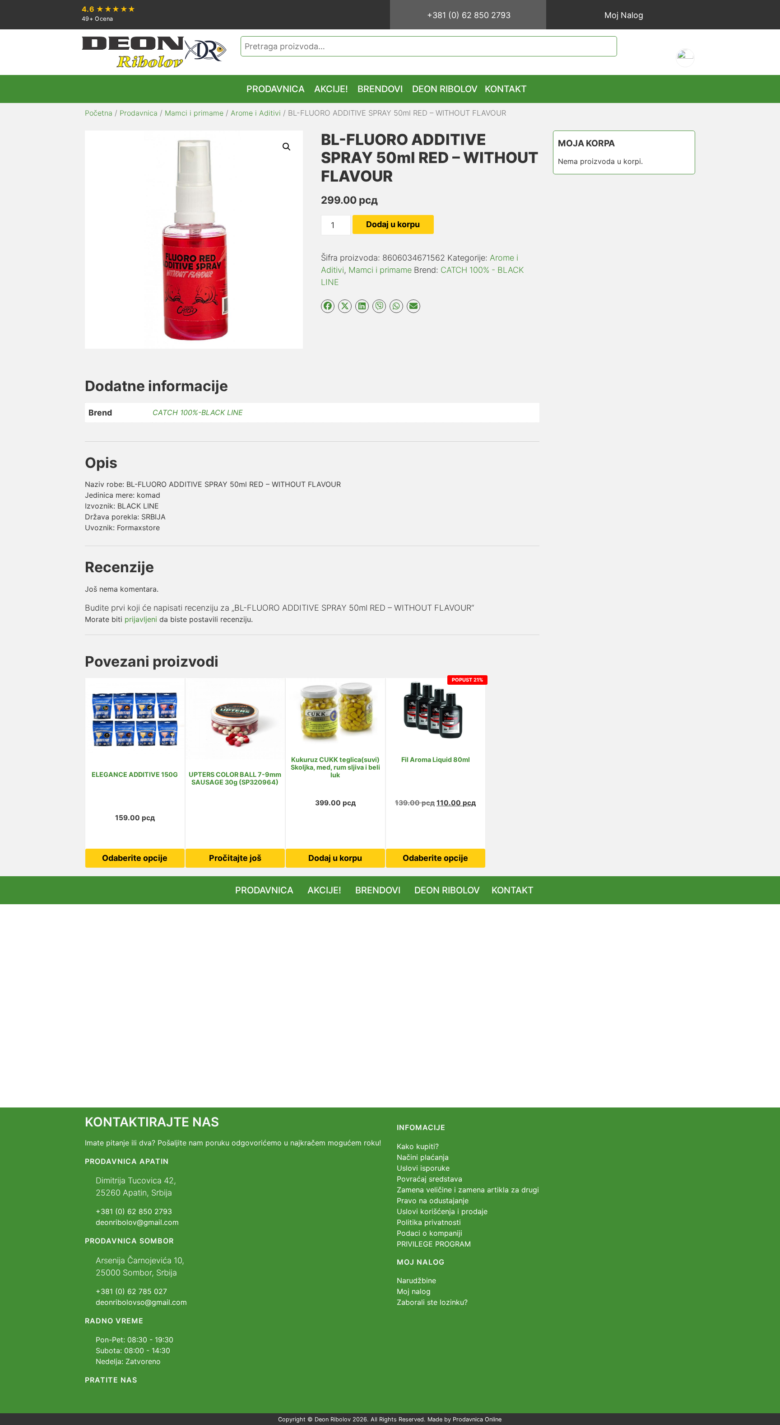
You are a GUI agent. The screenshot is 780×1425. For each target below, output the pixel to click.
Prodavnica (139, 112)
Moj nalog (414, 1291)
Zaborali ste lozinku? (432, 1302)
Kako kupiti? (418, 1146)
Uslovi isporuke (423, 1168)
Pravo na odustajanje (433, 1200)
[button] (287, 147)
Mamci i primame (194, 112)
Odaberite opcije (134, 858)
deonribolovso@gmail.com (141, 1302)
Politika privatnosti (429, 1222)
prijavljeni (141, 619)
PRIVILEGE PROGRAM (434, 1243)
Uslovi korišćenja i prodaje (442, 1211)
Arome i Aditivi (256, 112)
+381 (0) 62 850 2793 (469, 15)
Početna (98, 112)
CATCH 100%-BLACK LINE (198, 412)
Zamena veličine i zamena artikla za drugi (468, 1189)
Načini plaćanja (423, 1157)
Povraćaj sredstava (429, 1178)
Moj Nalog (623, 15)
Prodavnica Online (477, 1419)
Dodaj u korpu (393, 224)
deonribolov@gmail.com (137, 1222)
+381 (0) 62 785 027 (131, 1291)
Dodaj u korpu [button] (335, 858)
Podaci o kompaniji (429, 1233)
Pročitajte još (235, 858)
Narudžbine (416, 1280)
